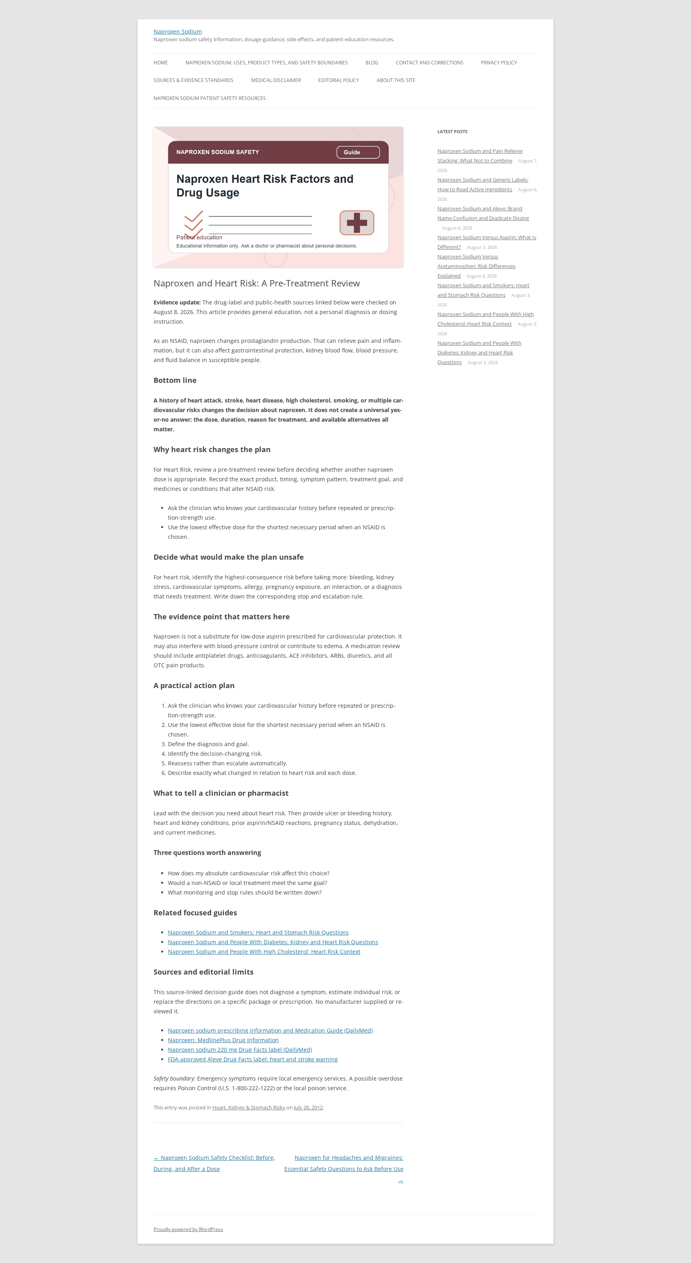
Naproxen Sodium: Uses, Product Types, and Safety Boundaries (267, 62)
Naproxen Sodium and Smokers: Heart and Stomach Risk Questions (258, 932)
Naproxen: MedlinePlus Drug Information (223, 1040)
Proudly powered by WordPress (188, 1229)
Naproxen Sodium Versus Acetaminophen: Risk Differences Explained (476, 266)
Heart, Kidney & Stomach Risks (248, 1107)
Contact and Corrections (429, 62)
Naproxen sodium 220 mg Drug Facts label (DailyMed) (240, 1049)
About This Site (396, 80)
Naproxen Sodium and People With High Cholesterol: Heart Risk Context (264, 951)
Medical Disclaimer (276, 80)
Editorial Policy (338, 80)
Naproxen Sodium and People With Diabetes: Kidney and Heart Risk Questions (273, 942)
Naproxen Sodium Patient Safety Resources (210, 98)
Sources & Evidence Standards (194, 80)
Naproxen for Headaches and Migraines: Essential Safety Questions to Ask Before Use (343, 1169)
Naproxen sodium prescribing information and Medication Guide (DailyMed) (270, 1030)
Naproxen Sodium (178, 31)
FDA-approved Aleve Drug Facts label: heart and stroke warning (253, 1059)
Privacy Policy (499, 62)
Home (161, 62)
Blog (371, 62)
